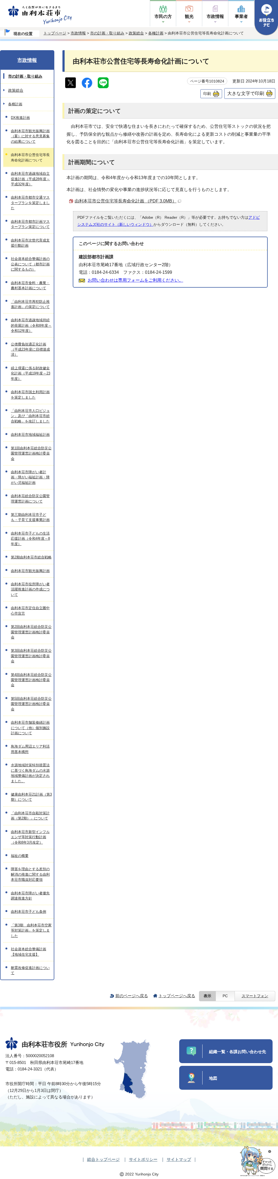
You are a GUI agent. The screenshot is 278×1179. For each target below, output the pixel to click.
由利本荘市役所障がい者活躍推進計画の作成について (30, 589)
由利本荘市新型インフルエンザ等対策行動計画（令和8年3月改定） (30, 837)
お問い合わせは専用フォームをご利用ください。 (135, 280)
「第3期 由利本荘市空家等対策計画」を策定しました (31, 930)
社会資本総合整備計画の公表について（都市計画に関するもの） (30, 264)
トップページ (54, 33)
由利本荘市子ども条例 (28, 912)
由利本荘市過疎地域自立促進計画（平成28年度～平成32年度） (30, 178)
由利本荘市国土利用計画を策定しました (30, 394)
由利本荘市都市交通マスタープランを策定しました (30, 202)
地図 (213, 1078)
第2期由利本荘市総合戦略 (31, 557)
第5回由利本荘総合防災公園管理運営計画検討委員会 (31, 704)
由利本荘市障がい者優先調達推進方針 (30, 895)
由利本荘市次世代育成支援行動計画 (30, 242)
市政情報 (215, 16)
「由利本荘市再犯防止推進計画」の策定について (30, 304)
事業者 (241, 16)
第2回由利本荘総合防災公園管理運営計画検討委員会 (31, 632)
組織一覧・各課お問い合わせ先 (237, 1051)
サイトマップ (179, 1159)
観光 (189, 16)
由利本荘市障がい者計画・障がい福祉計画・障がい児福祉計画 (30, 477)
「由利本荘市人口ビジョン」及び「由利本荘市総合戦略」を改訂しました (30, 416)
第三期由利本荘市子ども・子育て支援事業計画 (30, 517)
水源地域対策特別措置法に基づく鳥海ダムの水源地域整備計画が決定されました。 (30, 773)
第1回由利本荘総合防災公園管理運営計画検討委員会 (31, 453)
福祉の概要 (20, 856)
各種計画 (155, 33)
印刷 (207, 93)
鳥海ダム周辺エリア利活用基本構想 (30, 749)
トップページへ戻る (177, 995)
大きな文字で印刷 (245, 93)
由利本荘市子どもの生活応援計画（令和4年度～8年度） (30, 538)
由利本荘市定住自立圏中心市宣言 (30, 610)
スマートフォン (255, 996)
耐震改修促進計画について (30, 970)
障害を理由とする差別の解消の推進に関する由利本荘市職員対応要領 (30, 874)
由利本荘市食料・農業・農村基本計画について (30, 285)
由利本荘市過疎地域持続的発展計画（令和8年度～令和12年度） (31, 325)
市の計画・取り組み (107, 33)
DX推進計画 (20, 118)
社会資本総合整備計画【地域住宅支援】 (28, 951)
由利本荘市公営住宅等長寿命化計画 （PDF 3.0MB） (125, 201)
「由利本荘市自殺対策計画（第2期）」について (30, 815)
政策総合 (136, 33)
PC (225, 996)
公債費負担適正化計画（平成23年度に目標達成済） (30, 349)
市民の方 (163, 16)
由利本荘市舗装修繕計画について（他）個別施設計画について (30, 727)
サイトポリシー (143, 1159)
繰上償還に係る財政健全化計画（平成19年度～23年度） (30, 373)
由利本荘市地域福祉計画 (30, 435)
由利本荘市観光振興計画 (30, 571)
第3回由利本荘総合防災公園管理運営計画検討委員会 (31, 656)
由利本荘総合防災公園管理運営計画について (30, 498)
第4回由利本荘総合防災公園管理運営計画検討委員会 (31, 680)
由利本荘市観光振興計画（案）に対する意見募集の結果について (30, 136)
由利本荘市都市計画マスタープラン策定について (30, 224)
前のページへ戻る (131, 995)
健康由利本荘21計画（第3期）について (31, 797)
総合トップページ (103, 1159)
